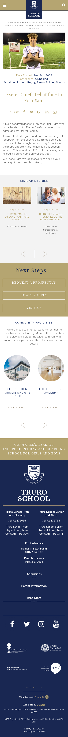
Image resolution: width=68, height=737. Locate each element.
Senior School (45, 82)
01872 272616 (17, 520)
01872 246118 (34, 552)
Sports (60, 82)
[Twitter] (27, 624)
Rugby (31, 82)
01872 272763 (51, 520)
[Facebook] (12, 624)
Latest (21, 82)
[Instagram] (41, 624)
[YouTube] (56, 624)
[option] (34, 51)
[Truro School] (34, 4)
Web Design (25, 697)
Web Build (28, 704)
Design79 (39, 697)
